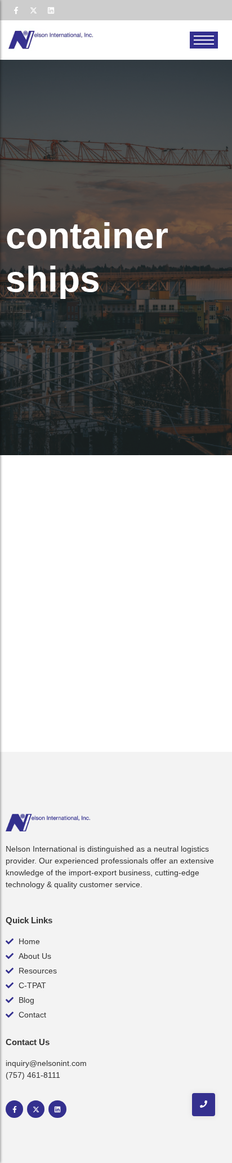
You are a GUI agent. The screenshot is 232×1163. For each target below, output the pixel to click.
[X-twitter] (33, 10)
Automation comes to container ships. (101, 614)
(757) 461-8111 (33, 1075)
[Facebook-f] (15, 10)
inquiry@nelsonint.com (46, 1063)
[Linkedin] (50, 10)
